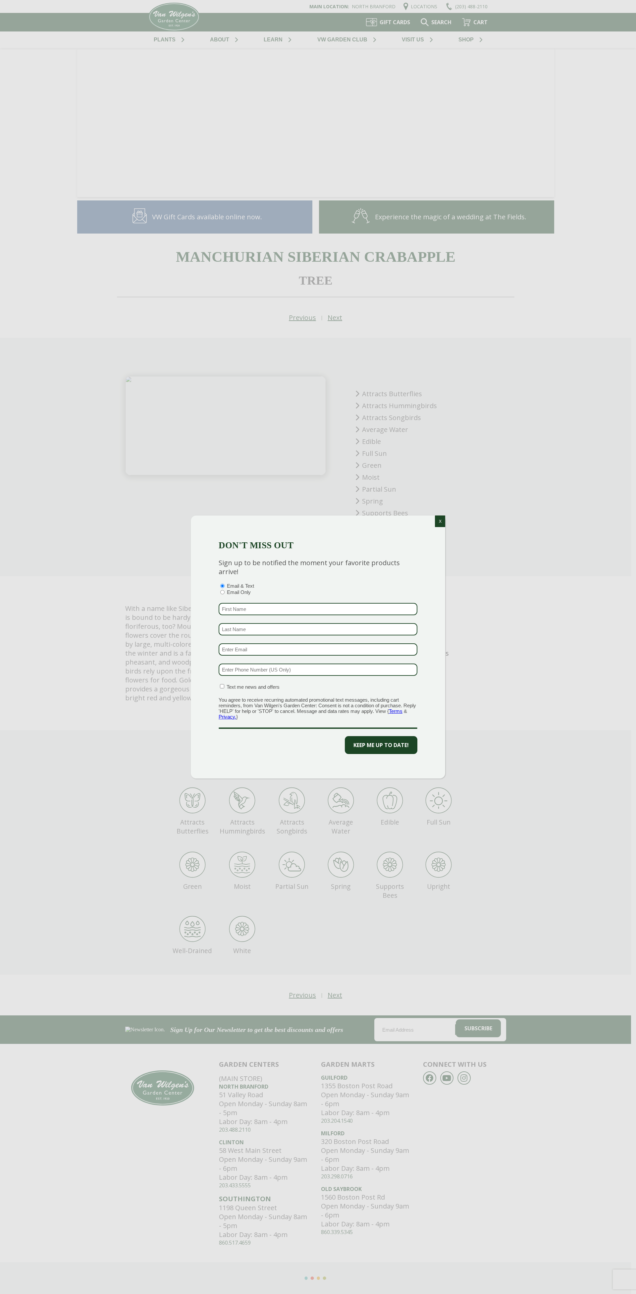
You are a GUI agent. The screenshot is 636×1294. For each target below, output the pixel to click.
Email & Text (240, 586)
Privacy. (227, 717)
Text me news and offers (253, 687)
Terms (395, 711)
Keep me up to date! (381, 745)
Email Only (239, 592)
